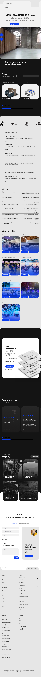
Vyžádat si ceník (9, 369)
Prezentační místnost (5, 646)
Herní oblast (21, 599)
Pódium (20, 609)
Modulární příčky (4, 633)
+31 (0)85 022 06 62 (29, 555)
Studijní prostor (21, 588)
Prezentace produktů (22, 582)
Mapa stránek (21, 671)
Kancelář (3, 584)
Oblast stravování (21, 606)
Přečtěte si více (5, 251)
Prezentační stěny (22, 607)
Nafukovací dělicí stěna (5, 654)
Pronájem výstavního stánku (6, 632)
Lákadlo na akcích (21, 598)
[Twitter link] (38, 576)
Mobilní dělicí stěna (5, 636)
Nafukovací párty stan (5, 624)
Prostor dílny (21, 579)
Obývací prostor (21, 601)
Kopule (3, 585)
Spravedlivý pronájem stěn (6, 655)
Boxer (3, 582)
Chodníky (20, 593)
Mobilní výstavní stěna (5, 635)
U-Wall (3, 598)
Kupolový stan (4, 617)
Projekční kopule (4, 587)
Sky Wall (3, 595)
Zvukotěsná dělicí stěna (5, 641)
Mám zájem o (4, 539)
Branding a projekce (22, 577)
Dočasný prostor (4, 651)
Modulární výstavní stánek (6, 628)
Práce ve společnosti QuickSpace (24, 621)
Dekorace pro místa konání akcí (23, 596)
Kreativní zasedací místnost (6, 647)
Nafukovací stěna (4, 577)
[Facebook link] (38, 581)
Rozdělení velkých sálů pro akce (23, 604)
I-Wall (3, 596)
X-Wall (3, 601)
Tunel (3, 604)
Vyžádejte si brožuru (14, 24)
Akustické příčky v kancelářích (6, 638)
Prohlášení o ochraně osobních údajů (21, 670)
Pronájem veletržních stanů (6, 657)
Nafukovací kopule (4, 625)
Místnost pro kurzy (22, 585)
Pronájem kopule (4, 619)
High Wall (3, 593)
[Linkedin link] (38, 578)
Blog (19, 623)
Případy (20, 618)
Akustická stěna (4, 607)
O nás (20, 620)
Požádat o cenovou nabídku (25, 24)
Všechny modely (27, 75)
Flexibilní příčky (4, 652)
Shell (2, 579)
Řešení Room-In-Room (22, 587)
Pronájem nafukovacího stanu (6, 622)
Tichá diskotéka (21, 610)
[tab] (15, 523)
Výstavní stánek (21, 591)
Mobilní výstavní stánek (5, 627)
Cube (3, 592)
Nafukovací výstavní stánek (6, 630)
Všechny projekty (35, 456)
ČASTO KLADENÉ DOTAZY (23, 626)
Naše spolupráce (21, 628)
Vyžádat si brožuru (10, 366)
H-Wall (3, 603)
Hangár (3, 606)
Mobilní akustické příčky (5, 643)
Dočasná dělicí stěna (5, 644)
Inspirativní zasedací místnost (6, 649)
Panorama (3, 588)
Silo (2, 590)
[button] (36, 4)
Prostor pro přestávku (22, 580)
